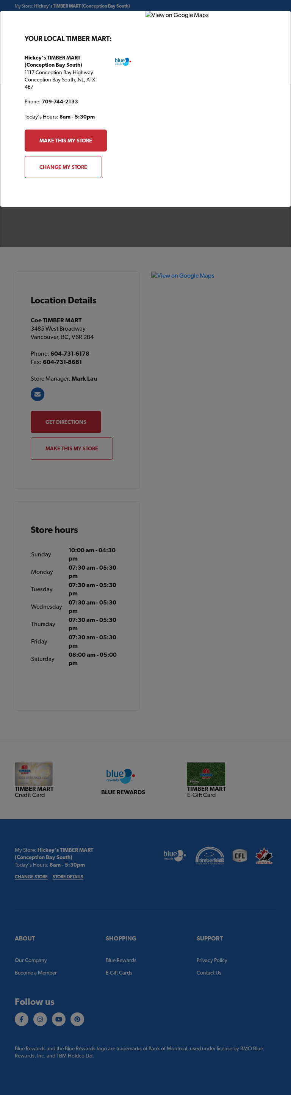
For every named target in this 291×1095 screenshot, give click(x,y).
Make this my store (65, 140)
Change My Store (63, 167)
